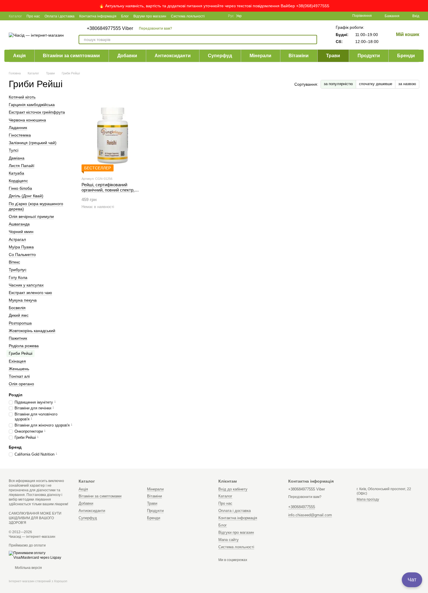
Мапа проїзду (368, 499)
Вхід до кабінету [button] (232, 489)
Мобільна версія (28, 568)
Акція (19, 55)
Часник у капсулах (26, 285)
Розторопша (20, 323)
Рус (231, 16)
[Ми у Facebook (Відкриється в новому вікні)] (213, 16)
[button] (423, 6)
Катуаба (16, 173)
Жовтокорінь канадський (32, 330)
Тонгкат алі (19, 376)
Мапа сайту (228, 540)
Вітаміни (299, 55)
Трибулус (17, 269)
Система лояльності (188, 16)
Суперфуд (220, 55)
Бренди (406, 55)
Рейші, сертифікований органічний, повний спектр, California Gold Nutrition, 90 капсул (108, 192)
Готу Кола (18, 277)
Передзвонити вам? (155, 28)
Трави (333, 55)
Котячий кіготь (22, 97)
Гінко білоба (20, 188)
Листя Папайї (21, 165)
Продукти (369, 55)
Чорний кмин (21, 232)
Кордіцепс (18, 180)
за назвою (407, 84)
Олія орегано (21, 383)
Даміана (16, 158)
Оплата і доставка (60, 16)
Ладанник (18, 127)
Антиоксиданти (173, 55)
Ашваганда (19, 224)
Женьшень (19, 368)
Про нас (33, 16)
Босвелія (17, 307)
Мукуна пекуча (23, 300)
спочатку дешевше (375, 84)
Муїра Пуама (21, 247)
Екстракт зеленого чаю (30, 292)
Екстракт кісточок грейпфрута (37, 112)
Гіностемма (20, 135)
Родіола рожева (24, 345)
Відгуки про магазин (149, 16)
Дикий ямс (19, 315)
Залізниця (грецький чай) (32, 142)
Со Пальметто (22, 254)
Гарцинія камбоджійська (32, 104)
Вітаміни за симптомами (71, 55)
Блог (125, 16)
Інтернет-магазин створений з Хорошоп (38, 581)
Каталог (15, 16)
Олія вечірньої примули (31, 216)
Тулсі (13, 150)
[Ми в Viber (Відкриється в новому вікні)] (219, 16)
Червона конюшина (27, 120)
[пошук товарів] (312, 39)
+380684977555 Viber (110, 28)
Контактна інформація (97, 16)
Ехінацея (17, 361)
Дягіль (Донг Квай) (26, 196)
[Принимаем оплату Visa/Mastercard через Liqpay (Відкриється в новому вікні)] (39, 555)
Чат (412, 580)
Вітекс (14, 262)
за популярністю (338, 84)
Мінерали (260, 55)
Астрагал (17, 239)
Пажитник (18, 338)
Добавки (127, 55)
